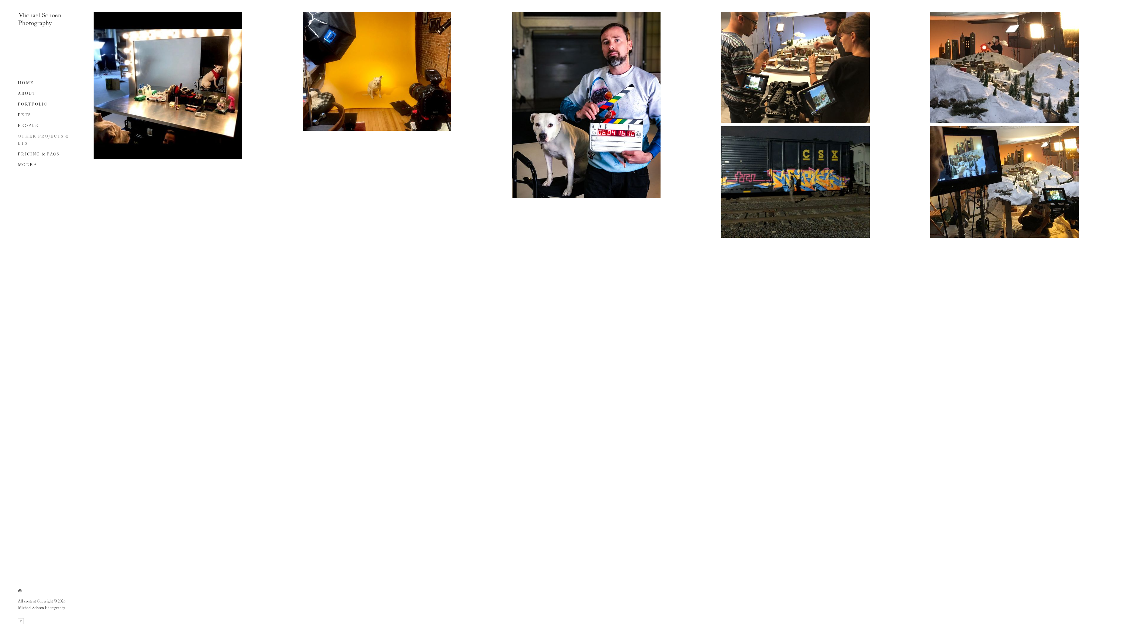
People (28, 126)
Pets (24, 115)
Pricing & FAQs (39, 154)
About (27, 94)
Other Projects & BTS (43, 140)
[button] (35, 164)
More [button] (25, 165)
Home (26, 83)
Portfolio (33, 104)
